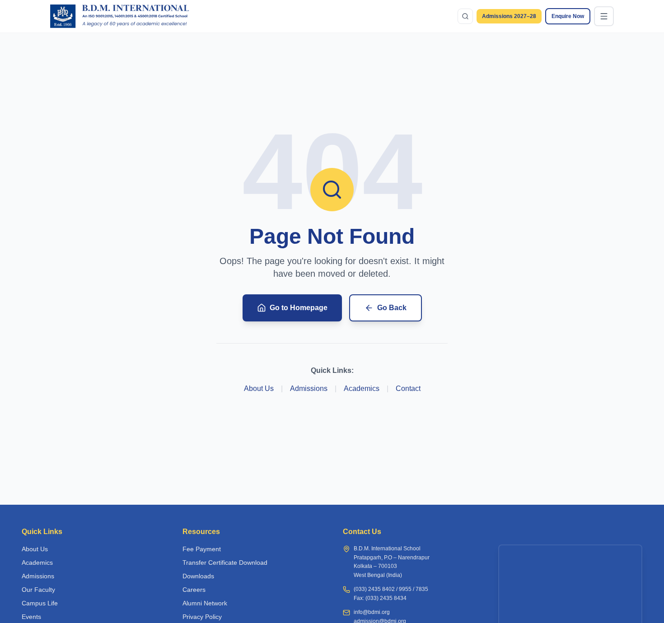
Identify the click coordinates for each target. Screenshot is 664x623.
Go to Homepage (298, 308)
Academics (361, 388)
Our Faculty (38, 589)
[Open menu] (604, 16)
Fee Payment (201, 549)
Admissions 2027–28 (509, 16)
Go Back (392, 308)
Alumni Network (204, 603)
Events (31, 616)
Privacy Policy (202, 616)
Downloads (198, 576)
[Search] (465, 16)
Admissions (308, 388)
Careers (194, 589)
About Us (259, 388)
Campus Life (40, 603)
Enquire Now (568, 16)
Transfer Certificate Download (224, 562)
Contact (408, 388)
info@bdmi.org (372, 612)
